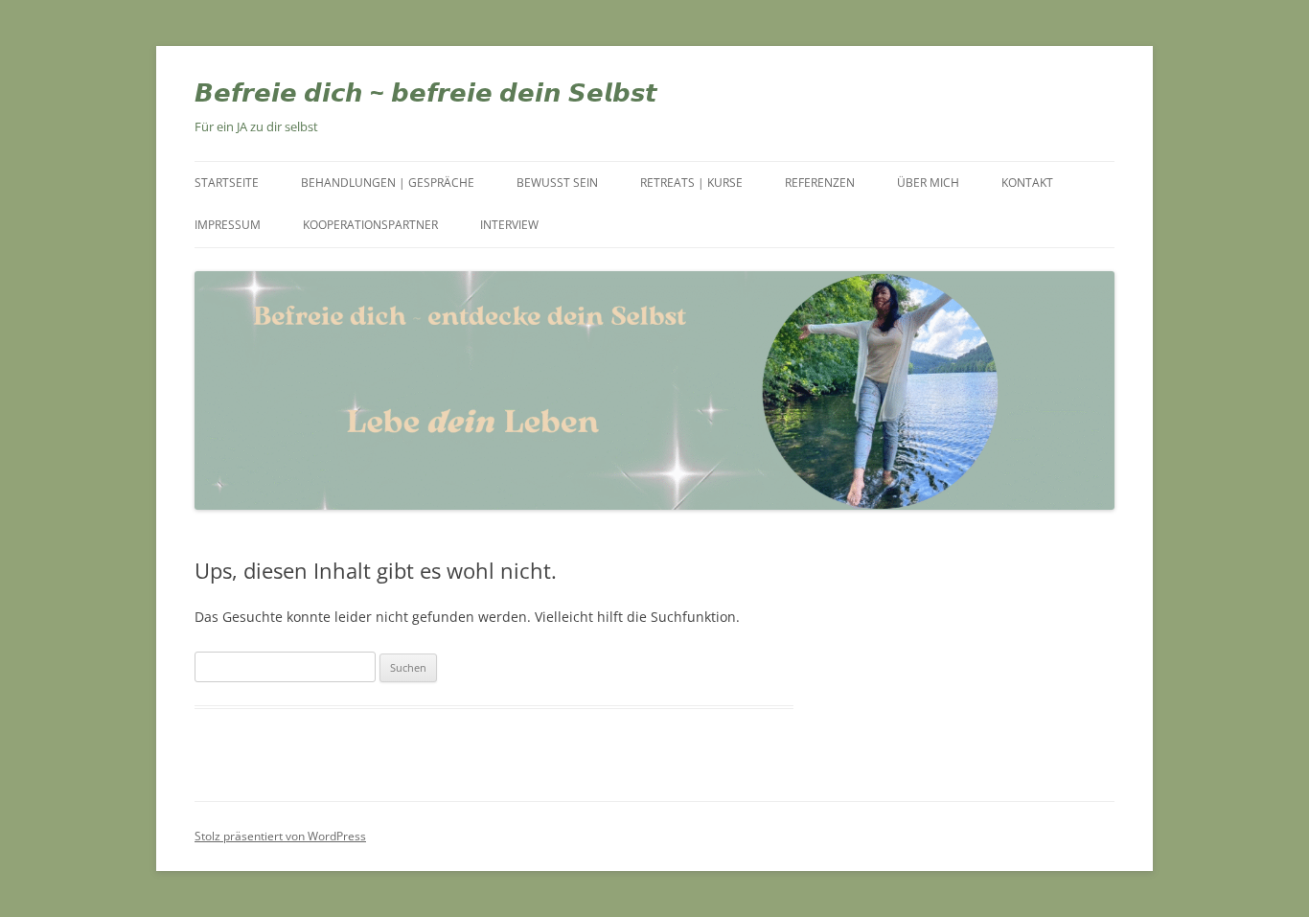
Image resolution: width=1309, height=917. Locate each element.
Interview (509, 225)
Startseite (227, 182)
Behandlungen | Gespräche (387, 182)
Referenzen (820, 182)
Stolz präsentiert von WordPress (280, 836)
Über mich (928, 182)
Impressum (228, 225)
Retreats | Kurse (691, 182)
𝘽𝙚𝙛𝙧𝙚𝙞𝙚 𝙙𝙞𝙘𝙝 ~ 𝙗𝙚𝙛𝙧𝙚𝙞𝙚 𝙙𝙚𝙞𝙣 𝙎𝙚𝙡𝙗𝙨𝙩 (425, 92)
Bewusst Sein (557, 182)
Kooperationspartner (370, 225)
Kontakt (1027, 182)
